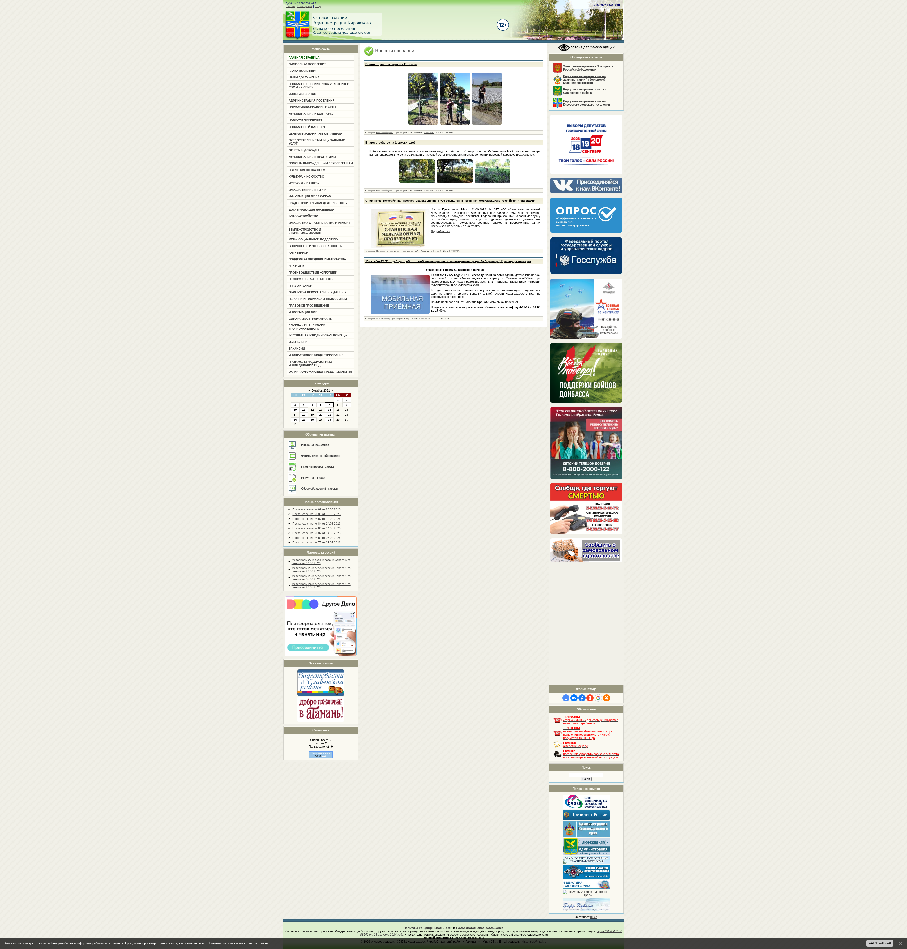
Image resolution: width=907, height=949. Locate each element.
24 (295, 419)
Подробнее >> (440, 231)
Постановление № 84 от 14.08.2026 (316, 523)
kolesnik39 (429, 132)
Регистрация (304, 6)
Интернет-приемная (315, 445)
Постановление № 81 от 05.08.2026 (316, 537)
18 (303, 414)
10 (295, 409)
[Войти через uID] (565, 697)
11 (303, 409)
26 (312, 419)
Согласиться (880, 943)
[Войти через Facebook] (582, 697)
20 (320, 414)
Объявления (382, 318)
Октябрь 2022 (321, 390)
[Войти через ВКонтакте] (574, 697)
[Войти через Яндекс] (590, 697)
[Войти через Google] (598, 698)
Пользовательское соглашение (479, 928)
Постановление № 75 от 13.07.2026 (316, 542)
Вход (318, 6)
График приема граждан (318, 466)
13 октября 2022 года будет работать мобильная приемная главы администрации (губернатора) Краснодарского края (448, 261)
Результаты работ (314, 477)
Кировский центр (384, 132)
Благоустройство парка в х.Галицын (391, 64)
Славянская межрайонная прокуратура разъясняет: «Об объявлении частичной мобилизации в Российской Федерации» (450, 200)
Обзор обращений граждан (319, 488)
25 (303, 419)
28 (329, 419)
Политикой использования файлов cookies (238, 943)
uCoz (593, 917)
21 (329, 414)
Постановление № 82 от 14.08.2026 (316, 533)
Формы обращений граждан (320, 455)
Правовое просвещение (388, 251)
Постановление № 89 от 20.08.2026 (316, 509)
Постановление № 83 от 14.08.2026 (316, 528)
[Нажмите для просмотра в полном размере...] (423, 125)
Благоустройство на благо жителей (390, 142)
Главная (290, 6)
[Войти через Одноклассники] (606, 697)
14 (329, 409)
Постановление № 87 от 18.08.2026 (316, 519)
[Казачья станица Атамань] (320, 720)
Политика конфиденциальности (428, 928)
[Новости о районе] (320, 682)
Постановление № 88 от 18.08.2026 (316, 514)
